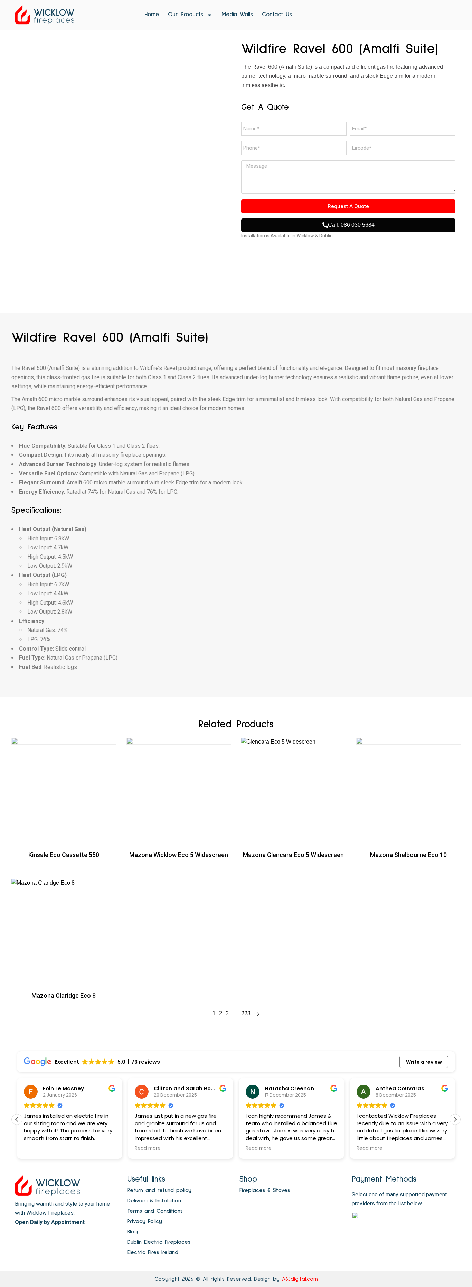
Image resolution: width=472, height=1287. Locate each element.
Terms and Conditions (155, 1211)
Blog (132, 1231)
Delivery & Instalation (154, 1200)
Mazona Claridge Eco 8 (63, 995)
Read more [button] (49, 1148)
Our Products (185, 15)
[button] (455, 1119)
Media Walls (237, 15)
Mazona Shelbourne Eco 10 (408, 854)
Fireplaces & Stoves (264, 1190)
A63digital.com (300, 1279)
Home (151, 15)
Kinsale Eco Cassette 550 (63, 854)
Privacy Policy (144, 1221)
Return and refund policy (159, 1190)
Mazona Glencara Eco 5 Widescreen (293, 854)
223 (246, 1013)
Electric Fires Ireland (152, 1252)
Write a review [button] (424, 1061)
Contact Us (277, 15)
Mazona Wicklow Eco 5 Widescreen (178, 854)
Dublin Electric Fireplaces (158, 1242)
